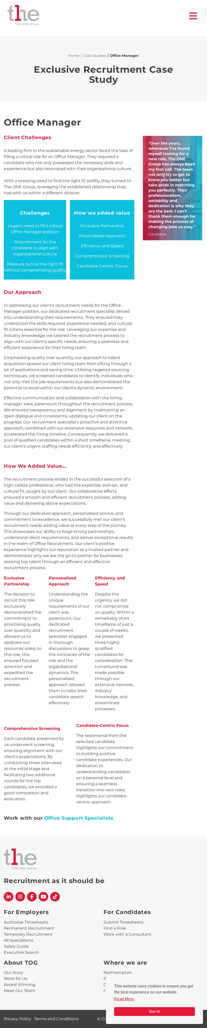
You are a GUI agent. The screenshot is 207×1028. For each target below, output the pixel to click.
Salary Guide (16, 946)
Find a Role (115, 928)
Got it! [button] (154, 1011)
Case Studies (94, 55)
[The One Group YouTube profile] (43, 896)
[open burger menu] (193, 16)
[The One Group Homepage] (98, 16)
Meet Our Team (19, 990)
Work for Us (15, 978)
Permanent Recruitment (29, 928)
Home (73, 55)
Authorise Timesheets (26, 922)
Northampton (118, 972)
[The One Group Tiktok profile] (55, 896)
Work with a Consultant (127, 934)
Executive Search (21, 952)
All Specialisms (18, 940)
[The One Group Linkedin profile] (8, 896)
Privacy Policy (17, 1018)
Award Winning (19, 984)
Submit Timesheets (123, 922)
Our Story (13, 972)
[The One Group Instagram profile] (20, 896)
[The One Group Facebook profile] (32, 896)
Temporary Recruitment (28, 934)
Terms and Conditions (56, 1018)
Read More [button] (124, 999)
